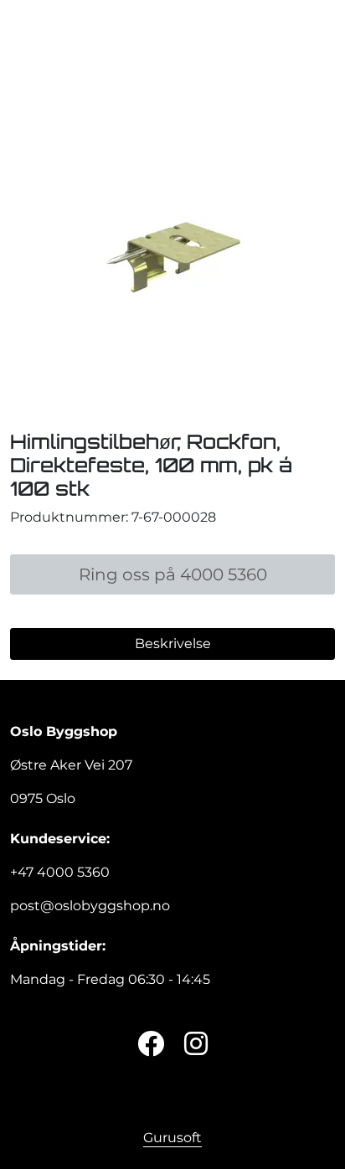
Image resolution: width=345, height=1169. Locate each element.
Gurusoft (172, 1138)
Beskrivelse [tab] (173, 643)
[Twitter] (150, 1044)
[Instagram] (196, 1044)
